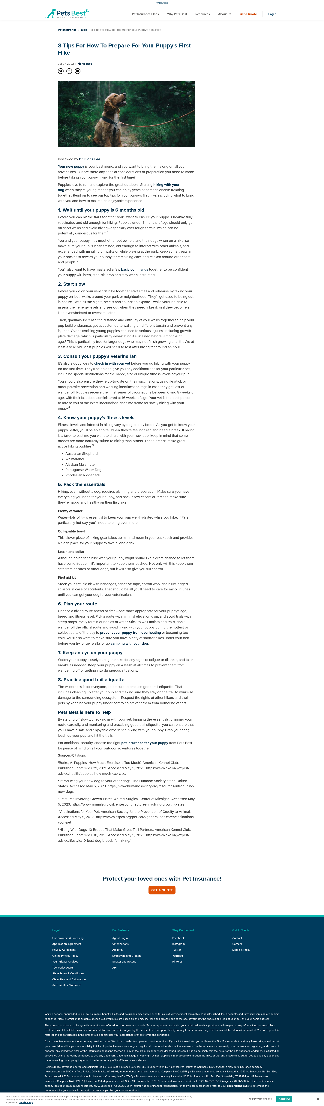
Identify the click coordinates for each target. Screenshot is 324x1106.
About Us (224, 14)
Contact (237, 938)
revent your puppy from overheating (131, 632)
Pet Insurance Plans (145, 14)
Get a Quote (248, 14)
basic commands (134, 269)
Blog (84, 30)
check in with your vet (112, 363)
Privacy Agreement (64, 949)
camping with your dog (129, 643)
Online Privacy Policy (65, 955)
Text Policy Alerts (63, 967)
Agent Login (120, 938)
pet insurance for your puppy (144, 743)
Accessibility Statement (66, 985)
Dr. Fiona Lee (89, 159)
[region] (162, 1099)
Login (272, 14)
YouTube (177, 955)
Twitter (176, 949)
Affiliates (117, 949)
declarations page (238, 1085)
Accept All (284, 1098)
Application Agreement (66, 944)
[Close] (318, 1099)
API (114, 967)
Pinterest (177, 961)
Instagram (178, 944)
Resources (202, 14)
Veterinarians (120, 944)
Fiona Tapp (84, 64)
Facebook (178, 938)
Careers (237, 944)
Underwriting (162, 3)
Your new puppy (71, 166)
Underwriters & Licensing (68, 938)
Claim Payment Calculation (69, 979)
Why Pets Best (177, 14)
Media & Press (241, 949)
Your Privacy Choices (65, 961)
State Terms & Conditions (68, 973)
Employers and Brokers (126, 955)
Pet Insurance (67, 30)
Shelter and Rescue (124, 961)
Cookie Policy (26, 1102)
